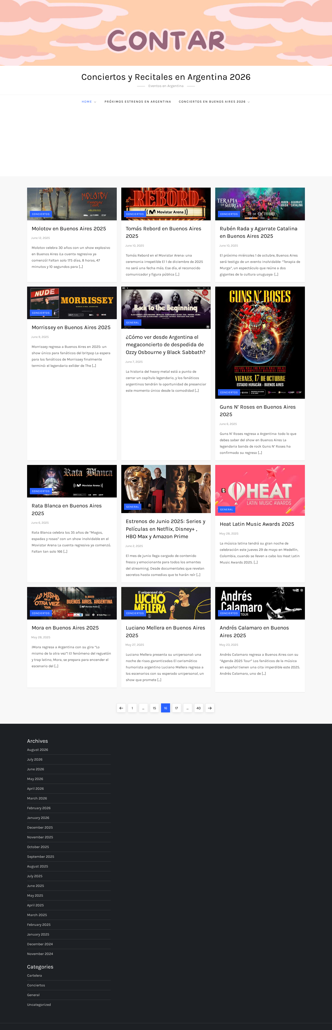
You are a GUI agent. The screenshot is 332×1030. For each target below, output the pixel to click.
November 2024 (40, 954)
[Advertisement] (166, 142)
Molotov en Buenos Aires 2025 (69, 228)
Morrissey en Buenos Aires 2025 (71, 327)
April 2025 (35, 905)
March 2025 (37, 915)
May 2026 (35, 779)
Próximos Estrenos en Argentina (138, 102)
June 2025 (35, 886)
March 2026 (37, 798)
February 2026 (39, 808)
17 (178, 708)
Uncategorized (39, 1004)
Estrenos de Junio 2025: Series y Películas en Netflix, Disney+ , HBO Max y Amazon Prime (165, 529)
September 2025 (40, 856)
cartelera (34, 975)
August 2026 (37, 749)
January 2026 (38, 818)
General (132, 322)
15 (156, 708)
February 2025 (39, 924)
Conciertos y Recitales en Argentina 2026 (166, 76)
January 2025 (38, 934)
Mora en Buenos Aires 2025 (65, 628)
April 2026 (35, 788)
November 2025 (40, 837)
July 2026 (34, 759)
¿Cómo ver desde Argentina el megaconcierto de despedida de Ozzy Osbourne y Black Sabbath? (166, 344)
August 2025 (37, 866)
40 (199, 708)
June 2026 (35, 769)
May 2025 (35, 895)
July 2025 (34, 876)
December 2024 (40, 944)
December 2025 (40, 827)
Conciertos (41, 214)
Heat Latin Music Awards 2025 (257, 524)
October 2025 (38, 847)
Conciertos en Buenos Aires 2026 (212, 102)
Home (87, 102)
